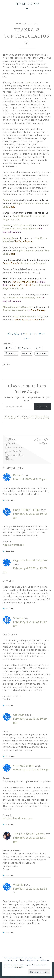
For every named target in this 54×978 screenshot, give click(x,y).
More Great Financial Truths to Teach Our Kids (14, 449)
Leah (28, 82)
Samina (7, 200)
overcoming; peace (14, 418)
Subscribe (42, 406)
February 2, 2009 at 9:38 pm (31, 769)
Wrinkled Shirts (23, 765)
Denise (6, 225)
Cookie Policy (18, 967)
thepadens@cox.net (21, 307)
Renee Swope (27, 3)
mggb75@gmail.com (13, 544)
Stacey (6, 307)
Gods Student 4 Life (26, 510)
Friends (34, 416)
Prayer (29, 418)
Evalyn (17, 475)
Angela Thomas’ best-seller (27, 216)
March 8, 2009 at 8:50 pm (30, 479)
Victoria (18, 884)
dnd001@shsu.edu (21, 225)
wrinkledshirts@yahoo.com (27, 316)
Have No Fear (42, 441)
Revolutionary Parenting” (33, 263)
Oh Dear (18, 715)
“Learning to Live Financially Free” (21, 229)
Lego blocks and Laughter (30, 560)
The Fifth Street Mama (28, 834)
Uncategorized (42, 418)
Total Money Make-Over (15, 310)
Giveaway (44, 416)
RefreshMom (10, 238)
